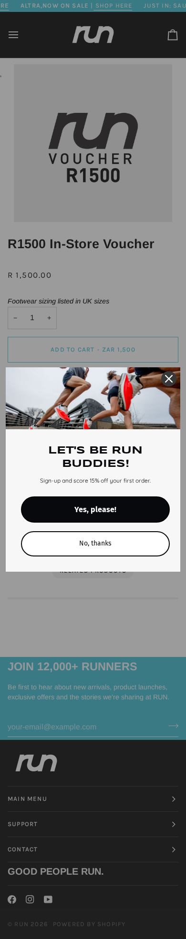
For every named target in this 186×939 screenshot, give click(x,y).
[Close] (168, 378)
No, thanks (95, 543)
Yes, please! (95, 509)
